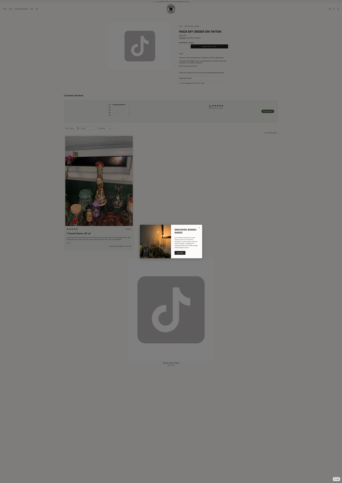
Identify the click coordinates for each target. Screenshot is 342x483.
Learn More (180, 253)
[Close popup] (199, 227)
